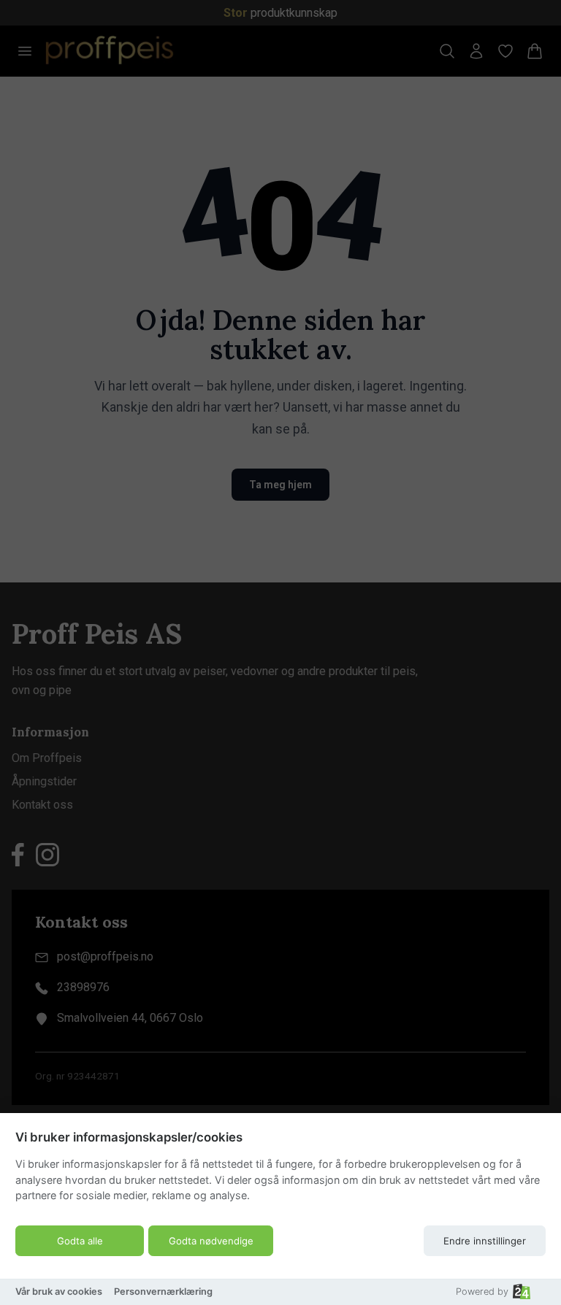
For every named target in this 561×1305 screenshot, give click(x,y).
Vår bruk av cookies (58, 1291)
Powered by (482, 1291)
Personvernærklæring (163, 1291)
